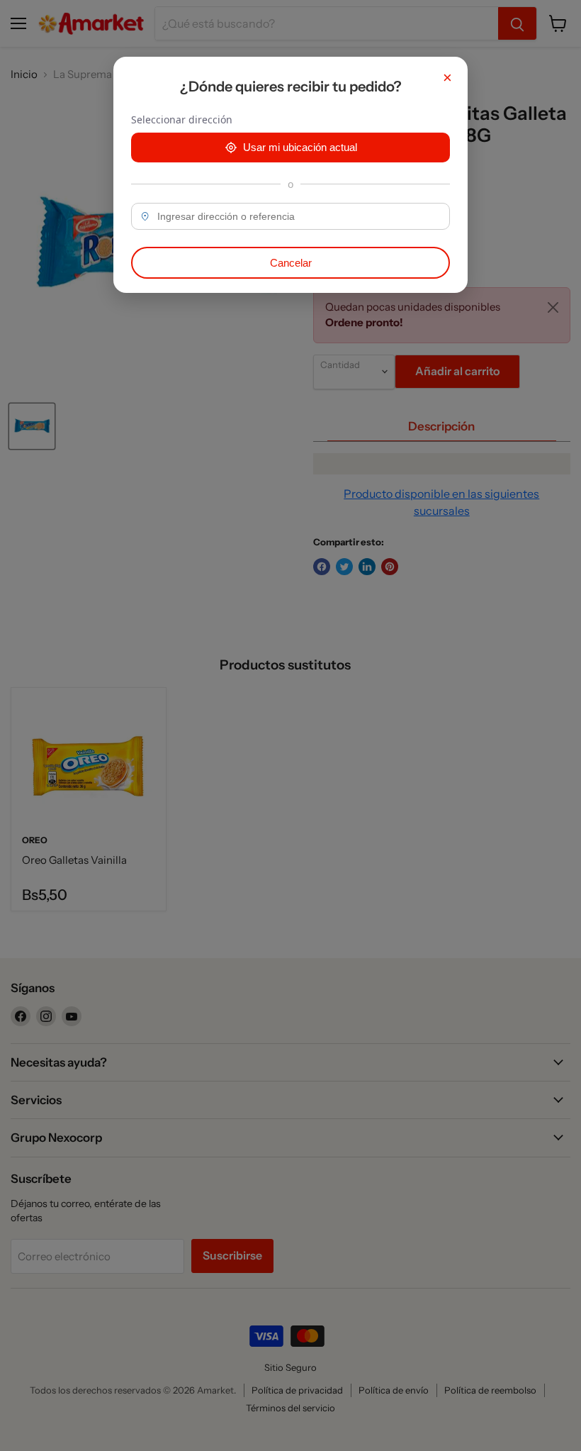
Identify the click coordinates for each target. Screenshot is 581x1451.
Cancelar (291, 263)
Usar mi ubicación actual (300, 147)
